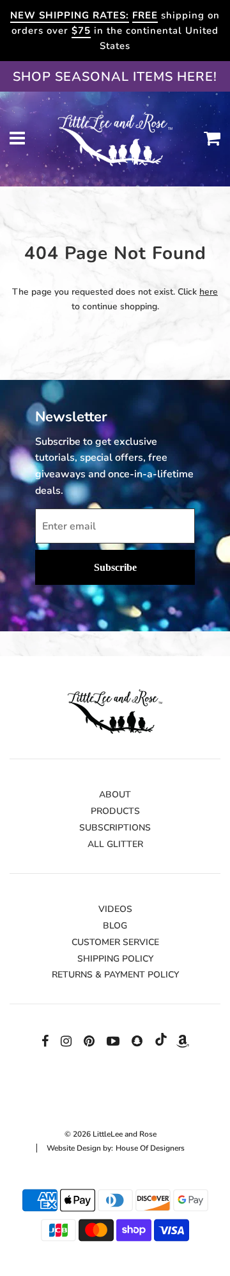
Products (115, 811)
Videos (115, 909)
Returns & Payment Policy (115, 975)
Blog (115, 926)
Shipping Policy (115, 959)
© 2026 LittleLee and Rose (111, 1134)
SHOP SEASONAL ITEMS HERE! (115, 76)
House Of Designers (150, 1148)
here (208, 292)
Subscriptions (115, 828)
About (115, 795)
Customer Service (115, 942)
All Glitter (115, 844)
